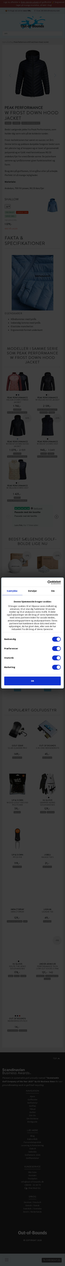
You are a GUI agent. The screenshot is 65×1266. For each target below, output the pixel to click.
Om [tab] (53, 590)
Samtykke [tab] (12, 590)
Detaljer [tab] (32, 590)
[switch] (56, 648)
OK (32, 680)
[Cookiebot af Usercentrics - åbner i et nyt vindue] (47, 582)
